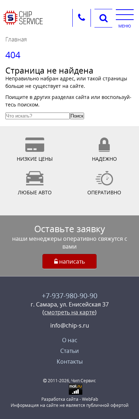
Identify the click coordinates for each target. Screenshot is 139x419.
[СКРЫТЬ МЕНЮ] (125, 14)
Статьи (69, 351)
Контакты (70, 361)
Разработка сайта (59, 399)
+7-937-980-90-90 (69, 295)
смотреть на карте (69, 312)
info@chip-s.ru (69, 325)
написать (71, 261)
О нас (69, 340)
